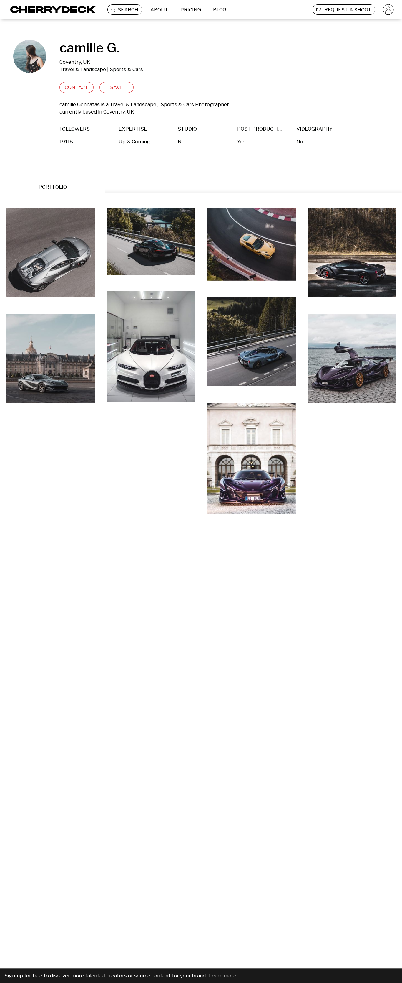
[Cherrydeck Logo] (51, 9)
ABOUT (159, 10)
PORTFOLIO (53, 187)
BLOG (219, 10)
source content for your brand (170, 976)
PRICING (190, 10)
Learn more (222, 976)
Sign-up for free (23, 976)
